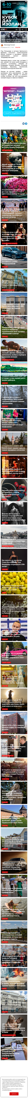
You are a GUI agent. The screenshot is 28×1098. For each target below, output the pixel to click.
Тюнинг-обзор (6, 662)
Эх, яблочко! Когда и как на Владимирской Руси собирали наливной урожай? (14, 583)
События (17, 47)
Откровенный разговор (8, 1035)
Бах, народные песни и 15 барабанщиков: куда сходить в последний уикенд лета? (14, 467)
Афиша (4, 476)
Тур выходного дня (7, 546)
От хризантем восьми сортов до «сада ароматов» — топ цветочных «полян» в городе (14, 187)
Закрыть (14, 1094)
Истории (4, 173)
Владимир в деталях (8, 290)
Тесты (4, 592)
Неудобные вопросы (8, 359)
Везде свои (5, 779)
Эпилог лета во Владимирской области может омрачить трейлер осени (14, 886)
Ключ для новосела (7, 755)
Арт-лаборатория (7, 150)
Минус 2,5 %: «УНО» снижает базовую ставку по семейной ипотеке (14, 723)
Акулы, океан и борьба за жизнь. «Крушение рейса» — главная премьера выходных (14, 979)
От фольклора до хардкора (9, 243)
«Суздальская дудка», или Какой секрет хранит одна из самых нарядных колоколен (14, 443)
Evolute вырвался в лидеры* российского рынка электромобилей (14, 257)
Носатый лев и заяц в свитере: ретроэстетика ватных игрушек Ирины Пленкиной (14, 141)
